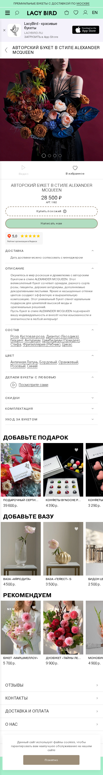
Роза (14, 336)
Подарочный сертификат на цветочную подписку (20, 500)
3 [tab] (54, 155)
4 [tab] (60, 155)
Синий (32, 366)
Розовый (18, 366)
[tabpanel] (51, 110)
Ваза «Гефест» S (59, 579)
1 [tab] (44, 156)
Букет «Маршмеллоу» (20, 658)
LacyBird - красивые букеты (40, 26)
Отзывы (14, 685)
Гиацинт (16, 340)
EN (95, 12)
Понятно (51, 760)
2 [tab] (49, 155)
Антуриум (32, 340)
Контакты (16, 698)
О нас (11, 724)
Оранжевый (68, 362)
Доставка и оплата (27, 711)
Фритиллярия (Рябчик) (41, 344)
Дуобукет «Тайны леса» (63, 658)
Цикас (67, 344)
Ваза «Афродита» (17, 579)
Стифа (15, 344)
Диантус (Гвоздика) (62, 336)
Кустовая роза (32, 336)
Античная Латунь (24, 362)
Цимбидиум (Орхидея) (61, 340)
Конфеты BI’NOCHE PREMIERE (63, 500)
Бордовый (48, 362)
